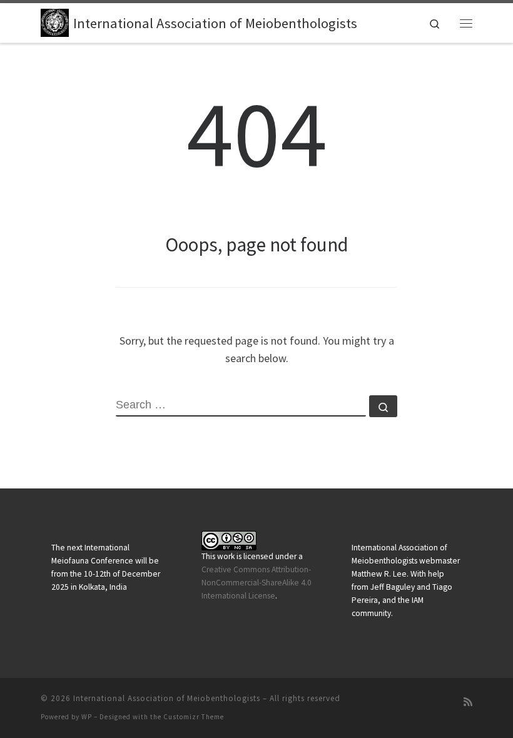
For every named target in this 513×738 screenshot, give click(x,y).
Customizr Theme (193, 716)
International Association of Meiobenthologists (166, 698)
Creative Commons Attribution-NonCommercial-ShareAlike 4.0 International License (256, 582)
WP (86, 716)
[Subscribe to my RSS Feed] (468, 702)
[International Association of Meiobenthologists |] (55, 21)
